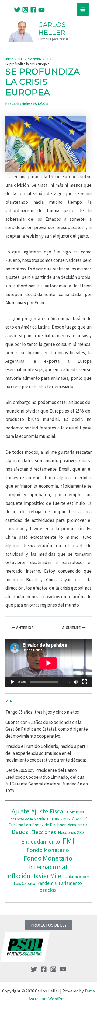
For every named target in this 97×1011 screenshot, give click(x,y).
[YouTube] (41, 9)
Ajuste (20, 811)
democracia (77, 824)
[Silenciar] (76, 682)
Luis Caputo (24, 883)
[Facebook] (33, 9)
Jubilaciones (77, 876)
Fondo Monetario (48, 850)
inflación (18, 876)
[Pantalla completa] (84, 682)
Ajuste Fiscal (48, 811)
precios (48, 889)
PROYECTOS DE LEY (48, 925)
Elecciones (43, 832)
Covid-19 (80, 818)
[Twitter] (17, 9)
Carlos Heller (51, 28)
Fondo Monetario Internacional (48, 862)
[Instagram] (25, 9)
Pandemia (47, 883)
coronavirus (58, 819)
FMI (68, 841)
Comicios (75, 812)
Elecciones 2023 (71, 832)
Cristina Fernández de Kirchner (37, 824)
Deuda (20, 831)
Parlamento (70, 883)
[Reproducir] (12, 682)
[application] (48, 663)
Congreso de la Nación (26, 818)
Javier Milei (48, 876)
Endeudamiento (40, 841)
